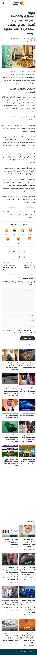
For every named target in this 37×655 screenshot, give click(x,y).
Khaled (13, 38)
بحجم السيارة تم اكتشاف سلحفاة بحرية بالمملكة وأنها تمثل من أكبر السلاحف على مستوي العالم (27, 572)
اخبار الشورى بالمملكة (20, 212)
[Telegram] (19, 257)
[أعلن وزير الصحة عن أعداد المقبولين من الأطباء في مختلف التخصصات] (27, 531)
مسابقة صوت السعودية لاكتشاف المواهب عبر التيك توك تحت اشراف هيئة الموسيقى (27, 637)
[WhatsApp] (9, 252)
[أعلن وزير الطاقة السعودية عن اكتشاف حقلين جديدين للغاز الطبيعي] (10, 355)
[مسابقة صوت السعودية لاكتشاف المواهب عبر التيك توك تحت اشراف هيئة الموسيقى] (27, 625)
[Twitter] (19, 252)
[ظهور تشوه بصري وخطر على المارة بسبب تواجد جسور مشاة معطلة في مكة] (10, 625)
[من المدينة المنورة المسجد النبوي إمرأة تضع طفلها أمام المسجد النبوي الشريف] (27, 427)
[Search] (3, 3)
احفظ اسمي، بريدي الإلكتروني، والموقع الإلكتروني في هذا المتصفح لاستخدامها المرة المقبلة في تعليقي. (18, 332)
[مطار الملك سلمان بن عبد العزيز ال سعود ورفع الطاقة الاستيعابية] (27, 355)
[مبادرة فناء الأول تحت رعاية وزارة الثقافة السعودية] (10, 531)
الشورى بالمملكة (15, 215)
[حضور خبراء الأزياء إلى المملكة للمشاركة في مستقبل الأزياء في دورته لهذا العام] (27, 379)
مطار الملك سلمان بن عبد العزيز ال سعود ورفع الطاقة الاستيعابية (27, 365)
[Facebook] (24, 252)
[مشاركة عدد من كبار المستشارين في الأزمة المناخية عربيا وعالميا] (27, 451)
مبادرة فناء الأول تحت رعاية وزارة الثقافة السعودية (10, 542)
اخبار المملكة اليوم (28, 215)
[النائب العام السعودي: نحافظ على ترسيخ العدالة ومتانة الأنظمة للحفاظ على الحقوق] (10, 592)
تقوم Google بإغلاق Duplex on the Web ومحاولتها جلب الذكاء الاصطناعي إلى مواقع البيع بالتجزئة (11, 391)
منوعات (32, 12)
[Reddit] (24, 257)
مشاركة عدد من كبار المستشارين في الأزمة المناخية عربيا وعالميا (28, 461)
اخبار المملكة (6, 212)
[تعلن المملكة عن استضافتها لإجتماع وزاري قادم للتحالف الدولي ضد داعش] (10, 427)
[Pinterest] (14, 252)
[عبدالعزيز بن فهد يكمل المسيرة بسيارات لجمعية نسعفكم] (10, 405)
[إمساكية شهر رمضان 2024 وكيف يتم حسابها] (27, 405)
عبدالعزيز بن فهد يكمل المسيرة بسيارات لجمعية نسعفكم (10, 415)
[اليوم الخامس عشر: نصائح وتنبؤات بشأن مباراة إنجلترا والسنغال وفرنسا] (10, 451)
